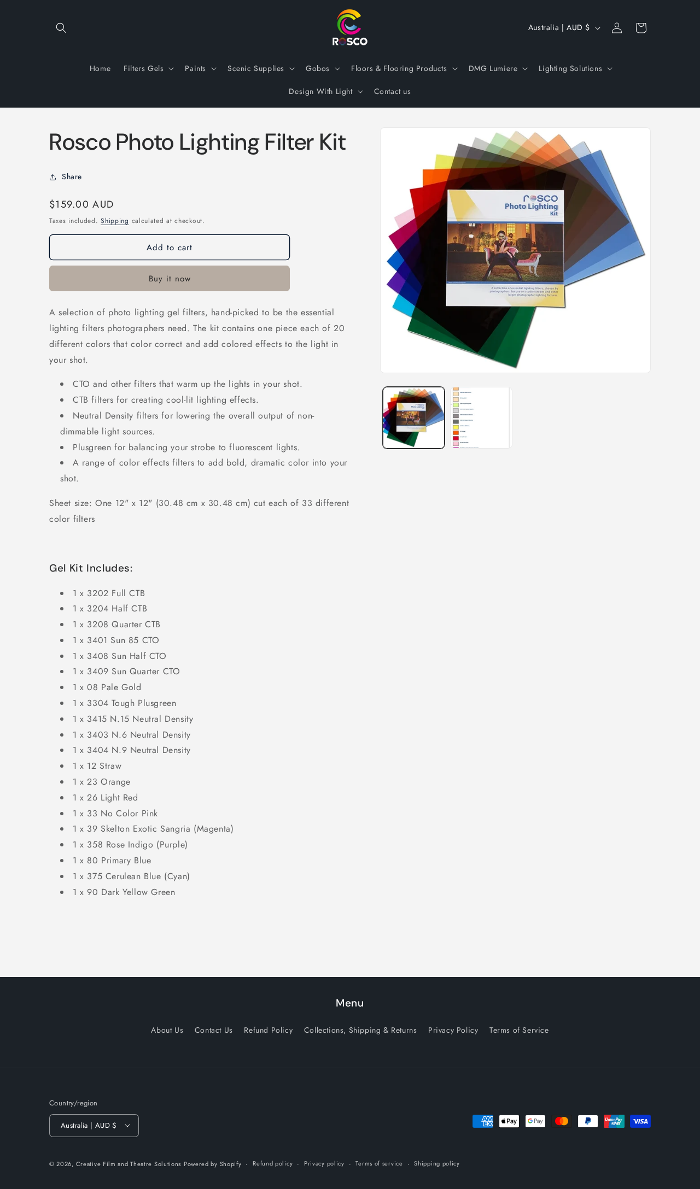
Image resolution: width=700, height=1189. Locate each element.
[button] (61, 28)
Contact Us (214, 1030)
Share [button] (72, 176)
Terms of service (378, 1163)
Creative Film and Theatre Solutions (129, 1163)
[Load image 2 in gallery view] (481, 418)
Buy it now (170, 279)
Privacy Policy (453, 1030)
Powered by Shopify (213, 1163)
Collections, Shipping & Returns (360, 1030)
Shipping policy (437, 1163)
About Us (167, 1030)
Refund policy (273, 1163)
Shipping (115, 221)
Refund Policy (268, 1030)
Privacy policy (324, 1163)
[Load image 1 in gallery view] (414, 418)
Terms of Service (519, 1030)
